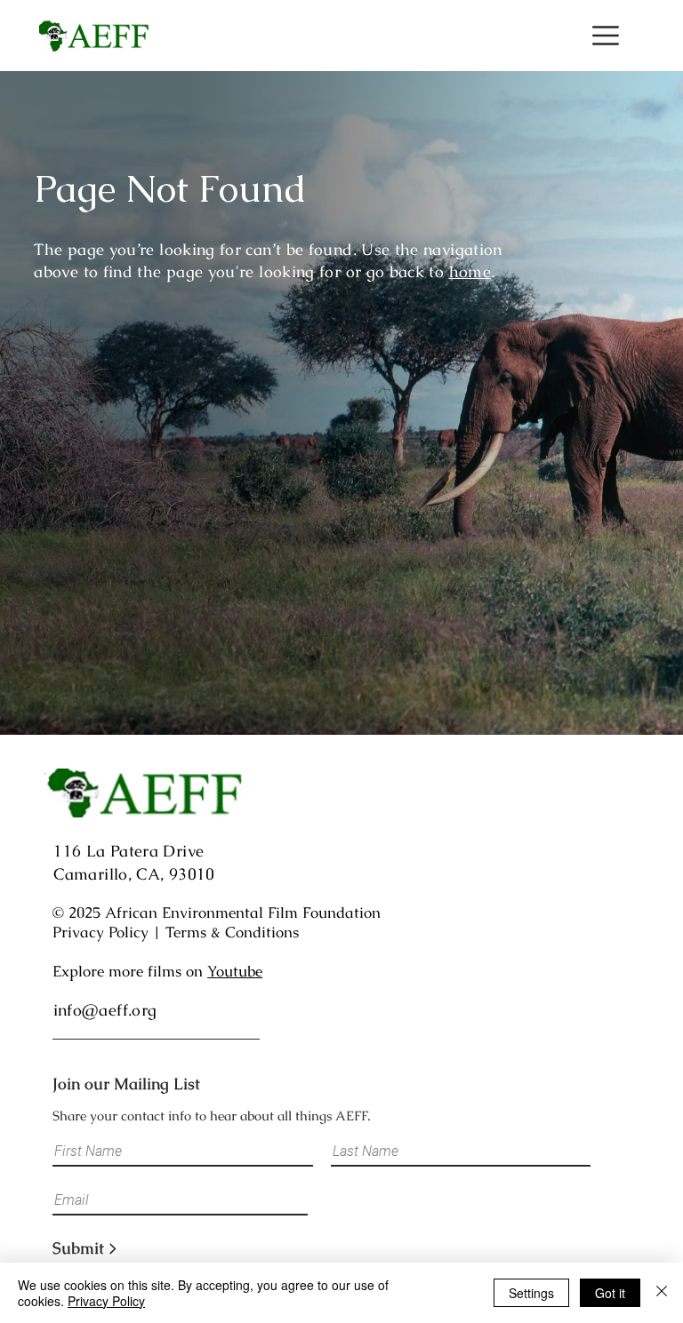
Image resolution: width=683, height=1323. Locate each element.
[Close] (661, 1293)
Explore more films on (157, 971)
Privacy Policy (100, 932)
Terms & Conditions (232, 932)
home (470, 271)
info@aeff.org (105, 1010)
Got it (610, 1293)
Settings (531, 1293)
